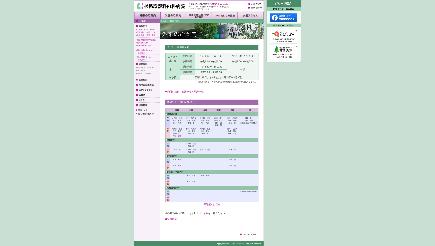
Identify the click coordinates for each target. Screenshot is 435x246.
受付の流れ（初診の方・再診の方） (186, 91)
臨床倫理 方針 (142, 43)
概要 (152, 29)
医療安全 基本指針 (144, 46)
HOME (163, 21)
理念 (146, 29)
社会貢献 (140, 35)
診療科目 (172, 219)
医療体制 (140, 32)
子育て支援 (151, 35)
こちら (204, 213)
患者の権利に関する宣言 (146, 40)
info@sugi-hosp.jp (202, 9)
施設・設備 (151, 32)
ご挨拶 (139, 29)
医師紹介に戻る (212, 204)
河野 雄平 (177, 136)
